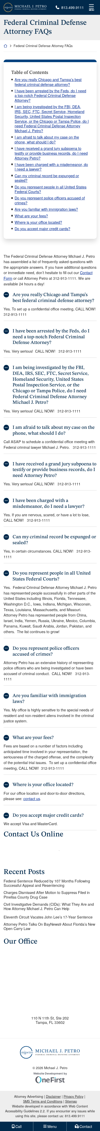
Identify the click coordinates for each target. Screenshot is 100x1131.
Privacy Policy (73, 1096)
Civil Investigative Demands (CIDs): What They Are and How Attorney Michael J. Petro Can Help (49, 906)
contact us (31, 798)
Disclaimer (53, 1096)
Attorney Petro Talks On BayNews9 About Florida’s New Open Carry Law (49, 926)
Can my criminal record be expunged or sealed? (47, 178)
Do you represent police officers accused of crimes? (50, 200)
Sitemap (71, 1101)
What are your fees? (31, 216)
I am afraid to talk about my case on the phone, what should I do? (47, 139)
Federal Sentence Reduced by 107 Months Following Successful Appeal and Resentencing (47, 883)
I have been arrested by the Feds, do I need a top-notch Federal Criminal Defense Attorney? (50, 95)
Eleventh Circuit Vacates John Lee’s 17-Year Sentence (48, 917)
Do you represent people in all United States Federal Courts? (50, 189)
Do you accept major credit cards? (42, 228)
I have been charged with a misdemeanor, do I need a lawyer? (51, 167)
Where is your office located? (38, 222)
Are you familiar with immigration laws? (46, 209)
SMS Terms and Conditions (42, 1101)
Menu (91, 10)
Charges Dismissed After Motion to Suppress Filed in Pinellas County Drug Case (47, 894)
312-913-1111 (64, 278)
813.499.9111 (72, 7)
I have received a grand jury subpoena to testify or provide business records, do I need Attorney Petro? (51, 153)
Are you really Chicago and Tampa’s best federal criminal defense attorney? (48, 82)
